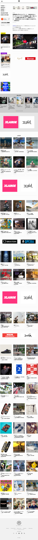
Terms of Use (19, 528)
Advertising (30, 528)
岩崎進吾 (14, 25)
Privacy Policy (13, 528)
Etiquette (24, 528)
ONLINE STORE (4, 13)
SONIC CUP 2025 (4, 14)
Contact (7, 528)
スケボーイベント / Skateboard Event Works (19, 529)
